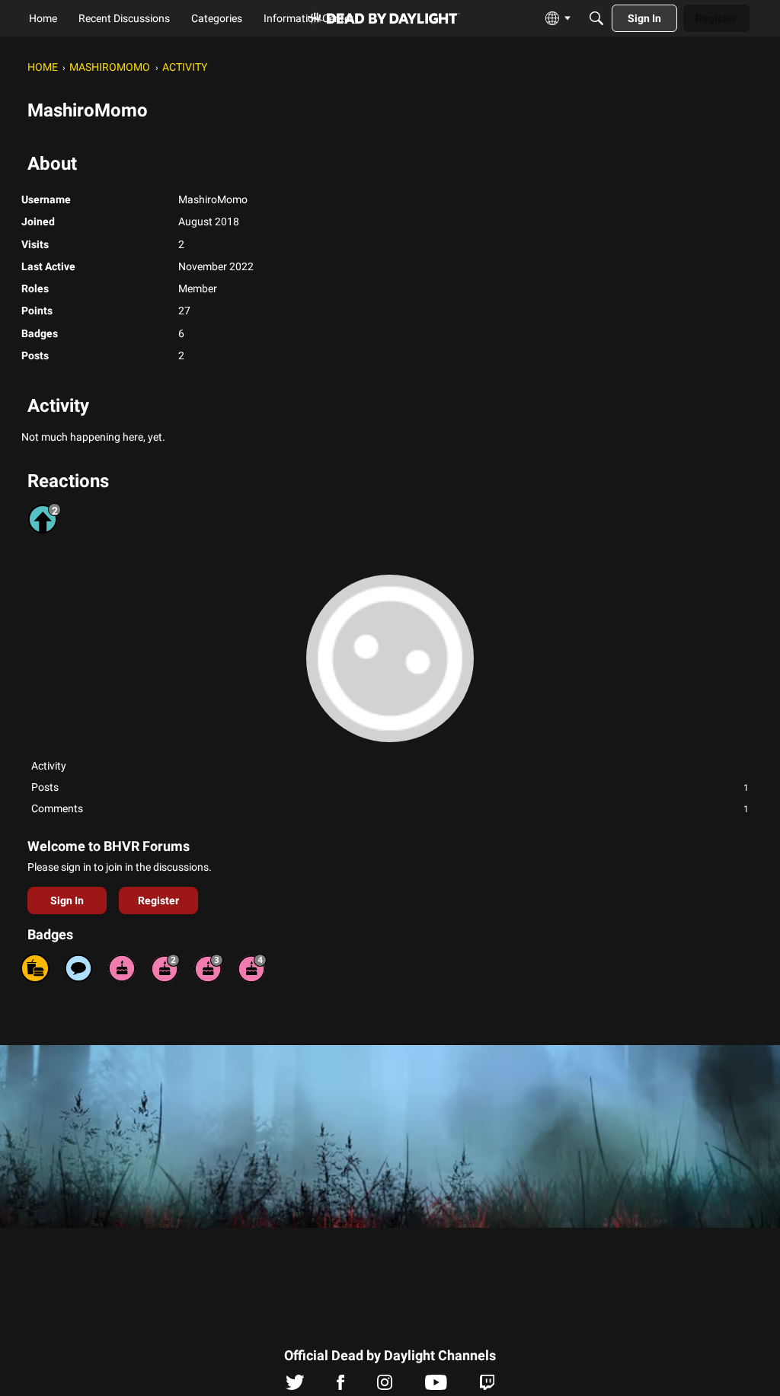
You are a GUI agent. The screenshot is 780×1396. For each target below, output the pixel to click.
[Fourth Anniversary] (252, 968)
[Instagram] (384, 1386)
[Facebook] (340, 1386)
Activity (48, 766)
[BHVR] (384, 18)
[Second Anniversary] (165, 968)
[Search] (596, 18)
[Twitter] (295, 1386)
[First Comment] (78, 968)
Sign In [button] (67, 900)
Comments (390, 808)
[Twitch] (487, 1386)
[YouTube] (436, 1386)
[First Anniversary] (121, 968)
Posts (390, 787)
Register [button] (158, 900)
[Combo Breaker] (35, 968)
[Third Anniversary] (208, 968)
